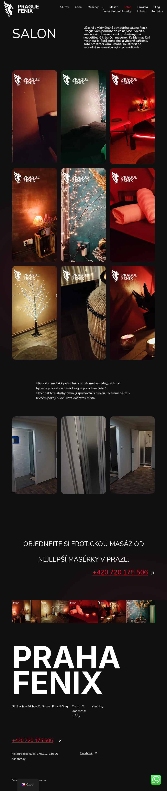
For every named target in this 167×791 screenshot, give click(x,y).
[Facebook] (96, 753)
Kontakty (157, 11)
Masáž (114, 7)
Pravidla (142, 7)
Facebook (86, 753)
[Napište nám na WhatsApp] (156, 780)
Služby (64, 7)
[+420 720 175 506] (152, 573)
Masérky (93, 7)
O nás (141, 11)
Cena (78, 7)
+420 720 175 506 (120, 572)
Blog (157, 7)
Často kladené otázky (116, 11)
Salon (127, 7)
